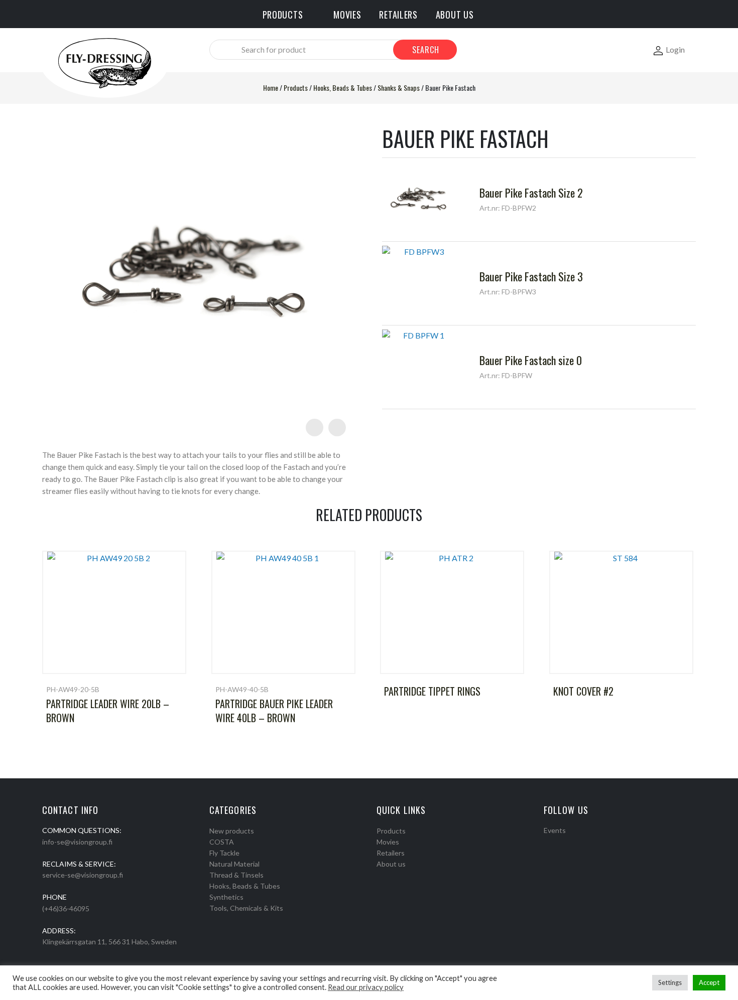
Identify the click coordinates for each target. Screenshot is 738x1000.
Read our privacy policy (366, 987)
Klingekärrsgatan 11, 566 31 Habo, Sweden (109, 941)
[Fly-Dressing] (104, 62)
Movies (388, 842)
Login (675, 49)
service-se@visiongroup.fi (82, 875)
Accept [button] (709, 982)
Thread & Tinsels (236, 875)
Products (296, 87)
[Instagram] (560, 843)
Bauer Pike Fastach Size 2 (531, 193)
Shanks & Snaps (399, 87)
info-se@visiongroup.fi (77, 842)
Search (425, 50)
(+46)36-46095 (65, 908)
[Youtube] (573, 843)
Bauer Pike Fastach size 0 (530, 360)
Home (270, 87)
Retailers (391, 853)
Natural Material (234, 864)
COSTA (221, 842)
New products (231, 830)
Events (555, 830)
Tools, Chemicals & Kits (246, 908)
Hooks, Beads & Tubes (342, 87)
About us (391, 864)
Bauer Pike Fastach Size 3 (531, 276)
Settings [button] (670, 982)
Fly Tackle (224, 853)
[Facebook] (547, 843)
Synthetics (226, 897)
